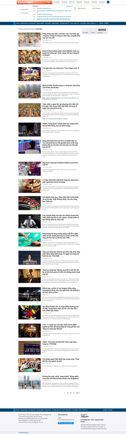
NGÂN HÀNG (48, 23)
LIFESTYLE (93, 23)
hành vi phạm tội (50, 118)
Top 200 (110, 410)
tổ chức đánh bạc (71, 98)
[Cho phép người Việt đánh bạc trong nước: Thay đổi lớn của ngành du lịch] (29, 365)
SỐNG (88, 23)
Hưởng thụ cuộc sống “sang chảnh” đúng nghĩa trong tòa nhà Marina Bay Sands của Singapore (60, 377)
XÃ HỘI (17, 23)
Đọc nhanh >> (70, 6)
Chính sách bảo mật (23, 432)
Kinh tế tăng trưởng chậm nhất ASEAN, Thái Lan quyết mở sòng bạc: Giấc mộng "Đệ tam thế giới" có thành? (60, 53)
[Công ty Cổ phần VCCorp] (94, 416)
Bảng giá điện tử (24, 9)
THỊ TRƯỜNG (83, 23)
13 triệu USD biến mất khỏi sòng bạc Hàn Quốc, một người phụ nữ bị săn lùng (60, 181)
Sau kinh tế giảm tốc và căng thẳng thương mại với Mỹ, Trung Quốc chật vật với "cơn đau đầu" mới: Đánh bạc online (60, 308)
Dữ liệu (101, 23)
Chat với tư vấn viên (66, 423)
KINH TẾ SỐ (76, 23)
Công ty (86, 32)
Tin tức (93, 32)
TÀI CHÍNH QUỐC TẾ (64, 23)
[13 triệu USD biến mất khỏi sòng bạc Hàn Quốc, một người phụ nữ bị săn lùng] (29, 186)
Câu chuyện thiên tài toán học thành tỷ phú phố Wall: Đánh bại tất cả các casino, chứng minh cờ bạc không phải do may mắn (60, 217)
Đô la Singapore (58, 118)
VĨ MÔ (71, 23)
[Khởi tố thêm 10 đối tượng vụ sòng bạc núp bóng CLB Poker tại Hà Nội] (29, 91)
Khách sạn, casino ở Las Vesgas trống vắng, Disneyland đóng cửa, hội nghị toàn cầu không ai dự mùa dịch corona (61, 290)
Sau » (77, 392)
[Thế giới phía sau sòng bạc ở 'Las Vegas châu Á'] (29, 74)
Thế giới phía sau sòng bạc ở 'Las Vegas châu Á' (60, 68)
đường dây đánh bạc (56, 98)
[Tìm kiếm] (102, 30)
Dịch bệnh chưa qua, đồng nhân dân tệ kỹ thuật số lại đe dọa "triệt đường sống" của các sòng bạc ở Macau (60, 199)
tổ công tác (54, 99)
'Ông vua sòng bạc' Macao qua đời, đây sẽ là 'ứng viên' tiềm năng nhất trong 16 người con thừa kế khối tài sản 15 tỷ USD (61, 254)
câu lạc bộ (64, 98)
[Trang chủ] (14, 23)
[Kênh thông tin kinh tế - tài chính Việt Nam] (34, 2)
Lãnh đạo (100, 32)
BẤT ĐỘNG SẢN (32, 23)
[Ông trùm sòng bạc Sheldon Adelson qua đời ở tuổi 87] (29, 169)
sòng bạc (48, 98)
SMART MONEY (55, 23)
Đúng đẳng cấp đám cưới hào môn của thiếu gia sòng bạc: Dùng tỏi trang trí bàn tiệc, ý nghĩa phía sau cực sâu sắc (61, 36)
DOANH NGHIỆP (40, 23)
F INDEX (106, 23)
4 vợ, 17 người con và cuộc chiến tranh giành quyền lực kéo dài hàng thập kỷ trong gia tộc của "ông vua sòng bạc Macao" (61, 327)
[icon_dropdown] (108, 2)
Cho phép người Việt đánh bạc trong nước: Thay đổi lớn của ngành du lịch (60, 360)
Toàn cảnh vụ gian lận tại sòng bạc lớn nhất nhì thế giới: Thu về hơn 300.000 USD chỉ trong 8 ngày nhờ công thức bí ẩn (60, 106)
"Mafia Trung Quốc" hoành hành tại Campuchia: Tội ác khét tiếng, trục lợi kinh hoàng (60, 125)
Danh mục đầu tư (25, 13)
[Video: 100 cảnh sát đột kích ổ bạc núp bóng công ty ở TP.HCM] (29, 348)
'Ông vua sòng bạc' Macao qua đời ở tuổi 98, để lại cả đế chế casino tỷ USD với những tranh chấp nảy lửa (61, 272)
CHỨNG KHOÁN (24, 23)
